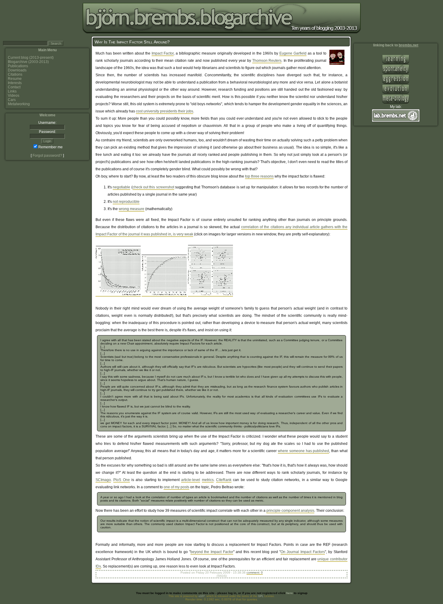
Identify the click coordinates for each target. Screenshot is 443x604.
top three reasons (259, 176)
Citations (15, 74)
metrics (208, 480)
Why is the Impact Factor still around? (132, 41)
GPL (260, 596)
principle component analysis (290, 510)
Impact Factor (163, 53)
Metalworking (19, 104)
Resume (15, 79)
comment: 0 (255, 572)
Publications (18, 66)
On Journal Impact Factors (303, 552)
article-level (190, 480)
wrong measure (131, 209)
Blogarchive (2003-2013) (28, 62)
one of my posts (176, 487)
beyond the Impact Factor (211, 552)
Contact (14, 87)
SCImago (103, 480)
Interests (15, 83)
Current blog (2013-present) (31, 57)
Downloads (17, 70)
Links (12, 91)
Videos (13, 95)
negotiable (121, 187)
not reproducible (126, 202)
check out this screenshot (153, 187)
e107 (202, 596)
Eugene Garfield (292, 53)
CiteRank (223, 480)
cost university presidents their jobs (164, 111)
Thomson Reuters (267, 60)
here (289, 593)
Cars (12, 100)
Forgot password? (47, 155)
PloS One (121, 480)
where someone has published (303, 451)
